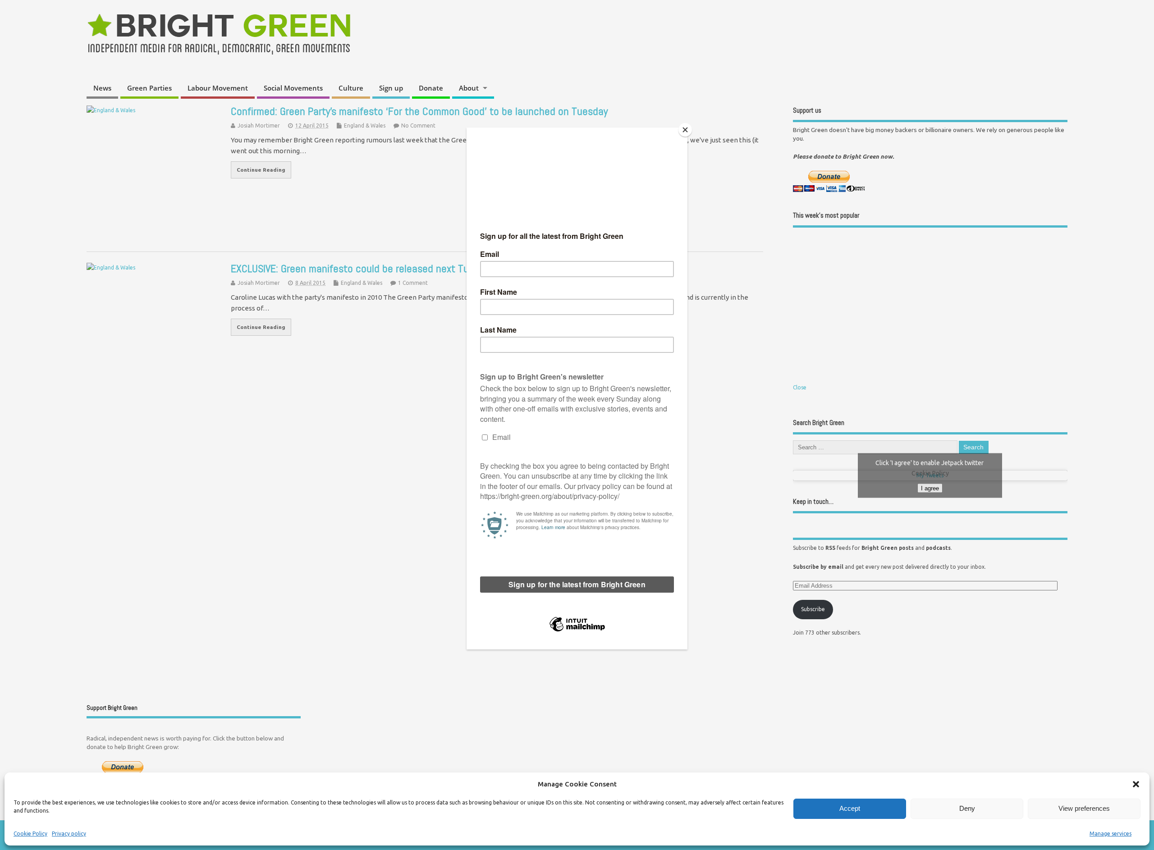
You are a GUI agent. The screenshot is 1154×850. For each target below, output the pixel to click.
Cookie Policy (30, 833)
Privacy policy (69, 833)
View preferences (1084, 808)
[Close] (685, 130)
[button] (1135, 784)
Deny (967, 808)
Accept (849, 808)
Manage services (1110, 833)
